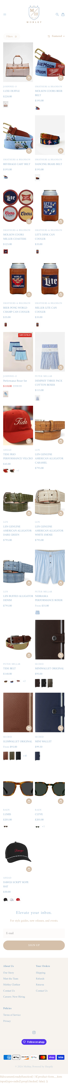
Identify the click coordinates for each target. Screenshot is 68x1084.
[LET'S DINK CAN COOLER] (50, 206)
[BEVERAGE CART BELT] (18, 135)
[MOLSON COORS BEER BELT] (50, 62)
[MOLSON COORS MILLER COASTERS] (18, 206)
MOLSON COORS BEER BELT (48, 93)
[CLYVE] (50, 785)
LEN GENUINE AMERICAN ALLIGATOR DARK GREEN (17, 530)
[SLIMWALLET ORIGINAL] (18, 712)
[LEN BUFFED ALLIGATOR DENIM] (18, 567)
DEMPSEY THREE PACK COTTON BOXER (48, 382)
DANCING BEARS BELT (48, 164)
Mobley (27, 1066)
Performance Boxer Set (15, 380)
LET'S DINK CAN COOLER (45, 236)
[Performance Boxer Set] (18, 352)
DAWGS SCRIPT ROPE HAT (16, 884)
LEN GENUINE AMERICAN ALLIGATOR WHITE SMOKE (49, 530)
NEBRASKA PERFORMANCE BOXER (49, 598)
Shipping (40, 973)
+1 (17, 471)
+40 (25, 756)
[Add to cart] (29, 78)
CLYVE (39, 814)
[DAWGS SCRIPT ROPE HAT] (18, 853)
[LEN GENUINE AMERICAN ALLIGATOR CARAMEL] (50, 425)
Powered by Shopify (42, 1066)
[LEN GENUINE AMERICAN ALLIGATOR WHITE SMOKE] (50, 497)
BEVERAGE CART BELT (16, 164)
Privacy (7, 1021)
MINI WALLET (43, 741)
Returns (40, 985)
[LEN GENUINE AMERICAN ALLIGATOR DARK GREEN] (18, 497)
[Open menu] (4, 14)
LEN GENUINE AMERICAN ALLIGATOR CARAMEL (49, 458)
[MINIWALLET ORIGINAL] (50, 639)
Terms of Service (11, 1015)
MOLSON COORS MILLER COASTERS (14, 236)
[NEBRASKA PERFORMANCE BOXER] (50, 567)
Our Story (8, 973)
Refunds (40, 979)
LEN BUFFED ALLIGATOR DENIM (18, 598)
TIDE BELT (9, 668)
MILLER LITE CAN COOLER (46, 309)
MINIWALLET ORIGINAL (49, 668)
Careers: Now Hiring (14, 997)
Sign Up (34, 945)
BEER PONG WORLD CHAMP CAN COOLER (16, 309)
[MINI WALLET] (50, 712)
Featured (57, 36)
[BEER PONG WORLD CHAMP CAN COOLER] (18, 279)
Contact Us (9, 991)
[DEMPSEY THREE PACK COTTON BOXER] (50, 352)
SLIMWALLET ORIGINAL (17, 741)
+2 (24, 681)
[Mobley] (34, 14)
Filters (9, 36)
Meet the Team (10, 979)
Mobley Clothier (11, 985)
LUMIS (7, 814)
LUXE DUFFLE (11, 91)
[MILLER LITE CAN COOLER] (50, 279)
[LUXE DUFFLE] (18, 62)
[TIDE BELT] (18, 639)
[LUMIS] (18, 785)
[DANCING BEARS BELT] (50, 135)
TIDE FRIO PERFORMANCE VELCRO (18, 456)
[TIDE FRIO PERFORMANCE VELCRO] (18, 425)
